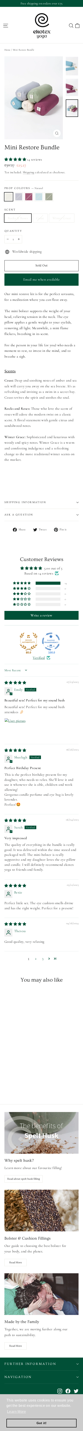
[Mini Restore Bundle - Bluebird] (21, 1082)
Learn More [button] (16, 1411)
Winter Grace (61, 218)
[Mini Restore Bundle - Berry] (16, 1082)
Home (7, 49)
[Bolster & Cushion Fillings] (41, 1210)
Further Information (30, 1364)
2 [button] (35, 958)
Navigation (18, 1377)
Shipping (28, 172)
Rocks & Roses (18, 218)
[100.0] (51, 641)
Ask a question (18, 514)
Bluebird (39, 197)
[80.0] (28, 641)
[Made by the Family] (41, 1294)
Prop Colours (23, 188)
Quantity (13, 231)
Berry (29, 197)
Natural (8, 197)
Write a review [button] (41, 615)
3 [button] (42, 958)
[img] (15, 683)
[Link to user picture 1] (15, 728)
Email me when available (41, 279)
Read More (15, 1262)
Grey (19, 197)
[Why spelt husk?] (41, 1133)
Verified (39, 657)
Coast (40, 218)
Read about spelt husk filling (23, 1178)
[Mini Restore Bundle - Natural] (6, 1082)
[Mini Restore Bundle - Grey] (11, 1082)
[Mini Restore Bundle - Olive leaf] (26, 1082)
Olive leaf (49, 197)
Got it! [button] (42, 1423)
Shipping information (25, 502)
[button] (15, 159)
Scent (9, 209)
